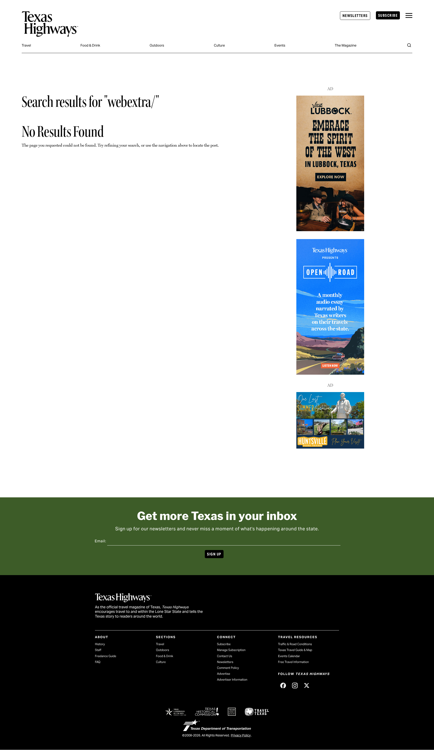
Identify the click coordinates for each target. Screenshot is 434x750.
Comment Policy (228, 668)
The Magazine (345, 45)
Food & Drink (90, 45)
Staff (98, 650)
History (100, 644)
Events (279, 45)
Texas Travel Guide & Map (295, 650)
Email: (100, 541)
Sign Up (214, 554)
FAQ (97, 662)
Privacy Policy (241, 735)
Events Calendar (289, 656)
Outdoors (157, 45)
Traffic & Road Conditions (295, 644)
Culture (219, 45)
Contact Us (224, 656)
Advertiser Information (232, 680)
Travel (26, 45)
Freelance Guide (105, 656)
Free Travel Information (293, 662)
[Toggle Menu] (409, 15)
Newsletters (355, 15)
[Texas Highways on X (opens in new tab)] (306, 685)
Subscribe (388, 15)
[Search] (409, 45)
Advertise (223, 674)
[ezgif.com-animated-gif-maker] (330, 373)
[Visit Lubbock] (330, 230)
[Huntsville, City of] (330, 447)
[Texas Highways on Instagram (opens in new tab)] (295, 685)
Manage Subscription (231, 650)
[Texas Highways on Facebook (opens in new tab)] (283, 685)
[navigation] (409, 15)
